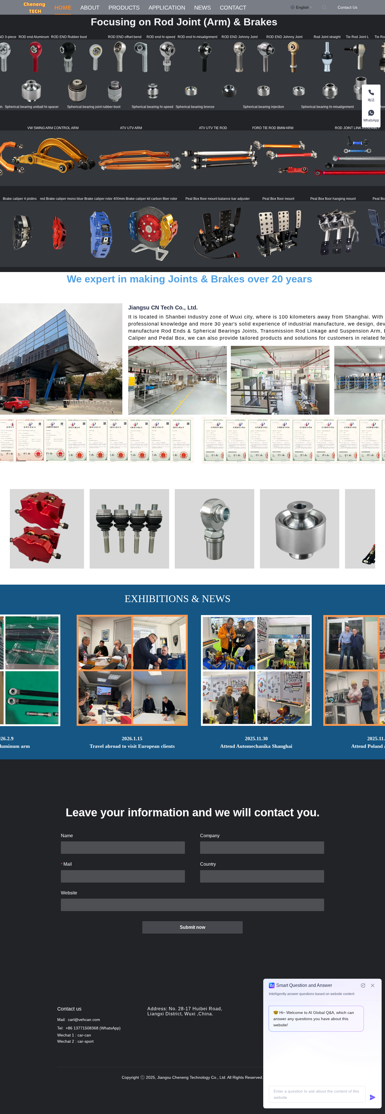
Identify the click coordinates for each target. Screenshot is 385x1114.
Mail (67, 864)
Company (210, 835)
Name (67, 835)
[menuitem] (63, 7)
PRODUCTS (124, 8)
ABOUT (89, 8)
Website (69, 892)
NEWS (202, 8)
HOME (62, 8)
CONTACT (233, 8)
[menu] (170, 7)
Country (208, 864)
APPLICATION (167, 8)
